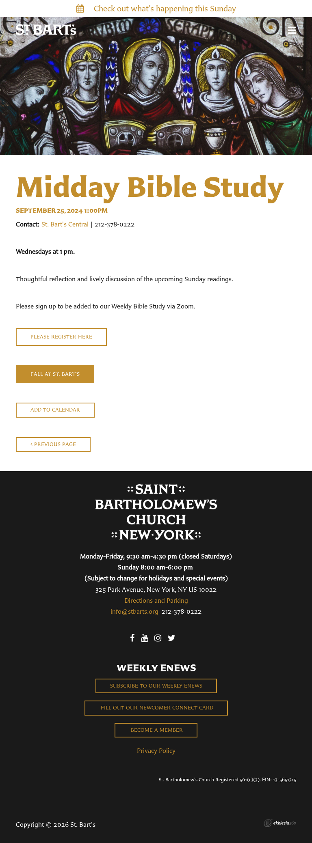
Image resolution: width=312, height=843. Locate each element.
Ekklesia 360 (280, 823)
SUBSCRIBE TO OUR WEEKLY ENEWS (156, 685)
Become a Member (156, 730)
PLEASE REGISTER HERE (61, 336)
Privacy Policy (156, 750)
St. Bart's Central (65, 224)
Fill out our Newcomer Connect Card (156, 707)
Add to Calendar (55, 409)
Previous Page (54, 444)
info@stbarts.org (134, 611)
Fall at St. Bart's (55, 374)
